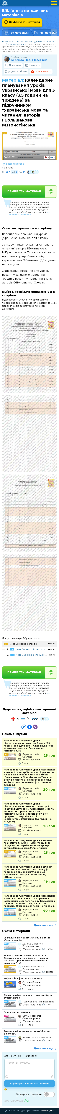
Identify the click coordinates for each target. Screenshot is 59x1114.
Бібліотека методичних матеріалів (35, 41)
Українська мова (15, 44)
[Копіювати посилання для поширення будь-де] (23, 727)
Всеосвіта (7, 41)
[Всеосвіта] (5, 3)
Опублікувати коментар (29, 1083)
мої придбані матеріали (29, 213)
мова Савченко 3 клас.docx (30, 649)
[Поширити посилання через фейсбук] (29, 727)
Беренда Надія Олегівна (29, 60)
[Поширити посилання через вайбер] (35, 727)
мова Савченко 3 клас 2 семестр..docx (36, 654)
